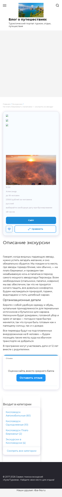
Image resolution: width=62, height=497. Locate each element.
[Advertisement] (31, 66)
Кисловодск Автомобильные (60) (18, 414)
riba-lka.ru (40, 490)
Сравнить (37, 228)
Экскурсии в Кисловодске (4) (16, 441)
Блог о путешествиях (28, 19)
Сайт (31, 220)
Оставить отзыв (31, 377)
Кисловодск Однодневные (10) (17, 423)
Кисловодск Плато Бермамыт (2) (17, 432)
